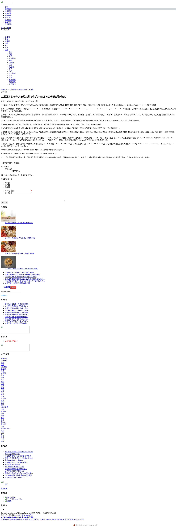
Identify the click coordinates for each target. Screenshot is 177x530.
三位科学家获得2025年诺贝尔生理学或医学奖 (21, 269)
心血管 (7, 37)
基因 (2, 403)
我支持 (7, 183)
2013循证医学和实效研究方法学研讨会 (19, 452)
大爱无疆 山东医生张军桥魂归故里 (17, 283)
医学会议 (4, 360)
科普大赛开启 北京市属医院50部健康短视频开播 (22, 274)
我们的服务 (12, 517)
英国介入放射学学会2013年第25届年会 (19, 458)
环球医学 (4, 89)
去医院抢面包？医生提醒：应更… (17, 308)
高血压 (3, 424)
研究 (2, 396)
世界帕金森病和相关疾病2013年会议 (18, 456)
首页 (6, 7)
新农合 (3, 422)
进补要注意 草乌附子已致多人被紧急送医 (20, 238)
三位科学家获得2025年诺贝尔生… (17, 310)
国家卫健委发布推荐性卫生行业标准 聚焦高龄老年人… (25, 279)
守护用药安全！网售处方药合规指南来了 (19, 272)
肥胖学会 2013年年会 (12, 464)
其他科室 (12, 80)
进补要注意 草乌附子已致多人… (16, 306)
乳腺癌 (3, 411)
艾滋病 (3, 398)
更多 (6, 50)
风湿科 (11, 67)
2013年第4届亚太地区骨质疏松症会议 (18, 475)
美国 (2, 394)
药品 (2, 441)
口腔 (2, 437)
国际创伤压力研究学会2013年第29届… (19, 473)
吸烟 (2, 413)
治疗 (2, 363)
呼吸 (10, 56)
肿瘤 (6, 39)
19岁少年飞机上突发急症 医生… (16, 317)
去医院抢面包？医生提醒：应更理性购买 (19, 253)
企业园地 (8, 24)
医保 (2, 435)
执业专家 (8, 22)
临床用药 (8, 11)
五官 (10, 75)
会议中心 (8, 17)
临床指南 (8, 20)
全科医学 (12, 58)
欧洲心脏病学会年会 (12, 454)
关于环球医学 (6, 28)
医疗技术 (12, 84)
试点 (2, 420)
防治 (2, 439)
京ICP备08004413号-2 (25, 515)
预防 (2, 392)
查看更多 (4, 488)
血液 (10, 77)
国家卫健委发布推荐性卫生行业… (17, 319)
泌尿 (10, 65)
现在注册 (7, 287)
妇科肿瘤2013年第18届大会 (15, 471)
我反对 (7, 187)
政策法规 (12, 82)
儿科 (6, 47)
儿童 (2, 375)
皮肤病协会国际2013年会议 (15, 477)
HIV (2, 384)
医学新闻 (8, 9)
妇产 (6, 45)
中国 (2, 431)
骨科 (10, 52)
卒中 (2, 433)
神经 (10, 71)
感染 (6, 43)
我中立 (7, 185)
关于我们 (4, 517)
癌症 (2, 377)
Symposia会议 (5, 428)
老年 (2, 418)
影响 (2, 405)
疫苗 (2, 388)
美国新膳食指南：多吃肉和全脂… (17, 304)
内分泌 (11, 62)
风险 (2, 382)
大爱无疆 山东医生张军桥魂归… (16, 323)
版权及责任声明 (22, 517)
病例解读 (8, 15)
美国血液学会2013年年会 (14, 460)
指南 (2, 386)
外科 (10, 69)
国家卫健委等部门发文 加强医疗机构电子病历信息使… (25, 281)
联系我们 (4, 295)
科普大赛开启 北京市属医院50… (16, 315)
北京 (2, 379)
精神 (10, 60)
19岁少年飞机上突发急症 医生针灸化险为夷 (20, 277)
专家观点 (8, 13)
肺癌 (2, 426)
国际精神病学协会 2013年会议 (16, 469)
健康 (2, 401)
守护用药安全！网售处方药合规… (17, 312)
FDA (2, 365)
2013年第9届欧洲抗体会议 (14, 467)
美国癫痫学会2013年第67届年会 (16, 462)
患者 (2, 371)
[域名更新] (15, 333)
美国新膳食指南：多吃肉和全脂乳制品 (19, 223)
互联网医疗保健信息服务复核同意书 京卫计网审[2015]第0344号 (61, 519)
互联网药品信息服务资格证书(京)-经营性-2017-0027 (19, 519)
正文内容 (30, 89)
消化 (10, 54)
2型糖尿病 (4, 407)
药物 (2, 416)
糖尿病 (7, 41)
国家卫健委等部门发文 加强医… (16, 321)
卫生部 (3, 369)
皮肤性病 (12, 73)
